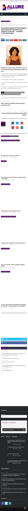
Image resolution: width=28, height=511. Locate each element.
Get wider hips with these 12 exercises (10, 155)
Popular (8, 436)
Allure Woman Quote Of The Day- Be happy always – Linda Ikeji (13, 178)
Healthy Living (13, 140)
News (9, 184)
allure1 (13, 212)
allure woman (15, 92)
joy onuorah (13, 157)
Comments (14, 436)
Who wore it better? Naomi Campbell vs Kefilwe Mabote (13, 265)
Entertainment (10, 216)
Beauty (8, 140)
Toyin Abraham (17, 94)
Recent (2, 436)
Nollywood (22, 92)
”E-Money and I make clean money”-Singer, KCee (13, 243)
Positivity (3, 94)
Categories (3, 414)
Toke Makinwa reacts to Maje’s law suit (10, 211)
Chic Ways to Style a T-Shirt (13, 453)
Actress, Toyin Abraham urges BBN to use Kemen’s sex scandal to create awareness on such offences (13, 305)
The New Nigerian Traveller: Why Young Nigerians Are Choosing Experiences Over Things (12, 17)
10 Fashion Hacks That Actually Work (15, 447)
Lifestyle (18, 140)
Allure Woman (3, 21)
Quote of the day (10, 94)
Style (8, 248)
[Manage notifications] (25, 508)
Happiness (8, 21)
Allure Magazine (4, 184)
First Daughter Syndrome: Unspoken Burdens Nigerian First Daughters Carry (17, 461)
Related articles (5, 136)
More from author (14, 136)
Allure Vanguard (8, 92)
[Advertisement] (14, 326)
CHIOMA (13, 180)
